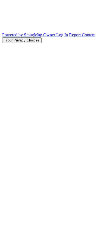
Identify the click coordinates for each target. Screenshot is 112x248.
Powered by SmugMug (22, 35)
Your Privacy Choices (21, 40)
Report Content (82, 35)
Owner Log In (55, 35)
